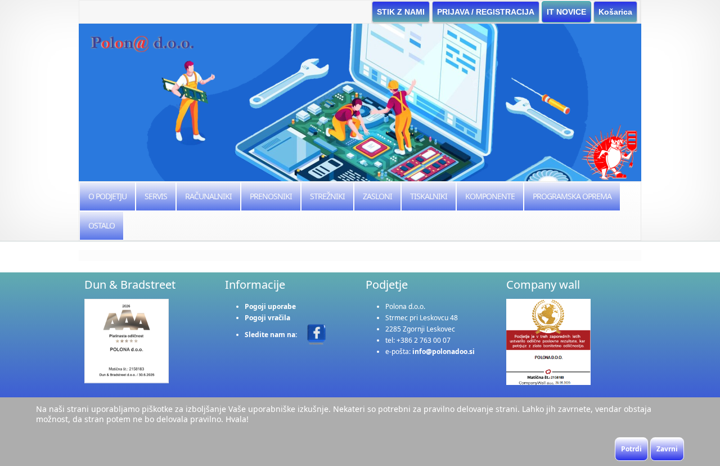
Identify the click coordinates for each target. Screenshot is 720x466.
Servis (156, 196)
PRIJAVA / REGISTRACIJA (485, 11)
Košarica (615, 11)
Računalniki (208, 196)
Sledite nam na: (272, 334)
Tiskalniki (428, 196)
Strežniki (327, 196)
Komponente (490, 196)
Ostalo (101, 225)
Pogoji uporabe (270, 306)
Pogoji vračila (267, 317)
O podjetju (107, 196)
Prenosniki (271, 196)
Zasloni (377, 196)
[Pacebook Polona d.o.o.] (316, 334)
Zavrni (667, 449)
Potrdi (631, 449)
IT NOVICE (566, 11)
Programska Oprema (572, 196)
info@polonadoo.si (443, 351)
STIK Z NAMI (401, 11)
